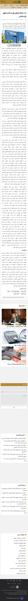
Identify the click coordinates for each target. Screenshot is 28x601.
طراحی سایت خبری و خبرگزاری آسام (13, 598)
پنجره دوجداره (22, 553)
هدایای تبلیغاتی (22, 551)
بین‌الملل (11, 5)
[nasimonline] (14, 581)
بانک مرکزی (23, 291)
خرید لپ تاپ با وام (21, 566)
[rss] (8, 581)
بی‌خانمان (19, 7)
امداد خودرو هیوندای (21, 573)
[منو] (4, 1)
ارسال (14, 407)
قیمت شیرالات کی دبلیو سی (20, 541)
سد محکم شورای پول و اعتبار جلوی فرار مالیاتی (14, 15)
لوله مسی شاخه (22, 571)
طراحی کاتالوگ (22, 546)
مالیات (8, 291)
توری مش (23, 548)
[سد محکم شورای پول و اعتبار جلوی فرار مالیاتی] (14, 36)
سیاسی (17, 5)
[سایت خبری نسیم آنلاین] (16, 2)
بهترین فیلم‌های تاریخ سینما (20, 543)
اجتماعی (13, 7)
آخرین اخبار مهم (20, 435)
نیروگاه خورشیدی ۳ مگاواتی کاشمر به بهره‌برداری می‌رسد (14, 438)
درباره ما (19, 583)
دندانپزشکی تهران (22, 556)
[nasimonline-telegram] (20, 581)
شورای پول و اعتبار (15, 291)
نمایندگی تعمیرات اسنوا (21, 563)
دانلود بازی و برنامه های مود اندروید (18, 568)
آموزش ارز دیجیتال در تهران (20, 538)
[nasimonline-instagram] (17, 581)
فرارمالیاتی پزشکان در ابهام (20, 345)
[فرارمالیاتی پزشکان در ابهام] (14, 336)
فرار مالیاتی (23, 294)
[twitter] (17, 45)
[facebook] (11, 45)
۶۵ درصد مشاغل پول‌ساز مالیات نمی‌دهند (16, 364)
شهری (25, 7)
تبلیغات (8, 583)
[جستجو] (2, 2)
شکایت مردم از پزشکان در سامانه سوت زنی (16, 326)
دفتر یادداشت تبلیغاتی (21, 558)
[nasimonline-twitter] (11, 581)
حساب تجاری (16, 294)
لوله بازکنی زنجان (22, 561)
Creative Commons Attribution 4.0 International (17, 593)
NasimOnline (13, 593)
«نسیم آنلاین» (11, 590)
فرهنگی (5, 5)
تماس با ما (14, 583)
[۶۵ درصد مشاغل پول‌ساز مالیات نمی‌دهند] (14, 354)
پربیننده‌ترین (21, 485)
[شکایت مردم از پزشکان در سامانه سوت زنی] (14, 317)
